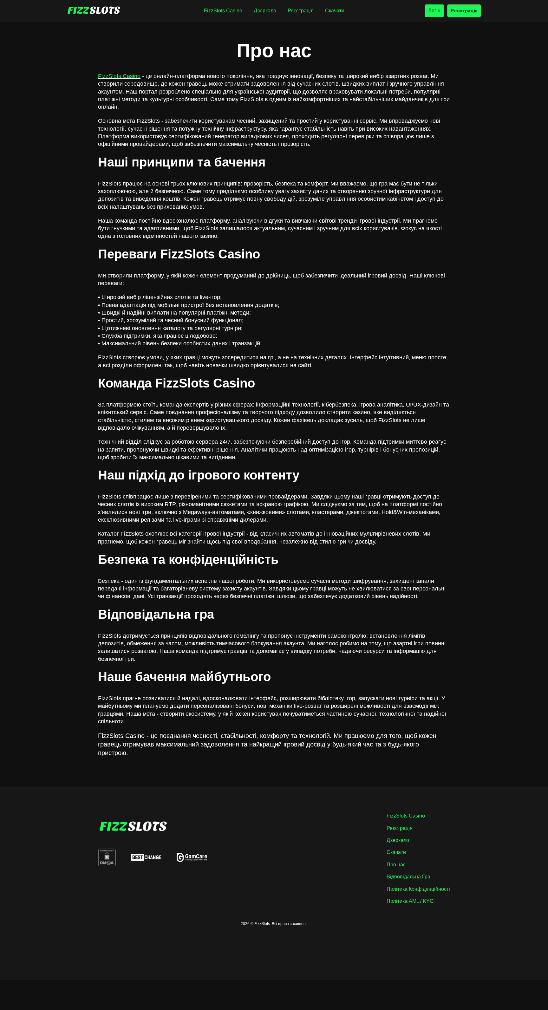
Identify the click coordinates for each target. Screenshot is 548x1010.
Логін (434, 10)
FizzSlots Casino (119, 76)
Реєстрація (464, 10)
